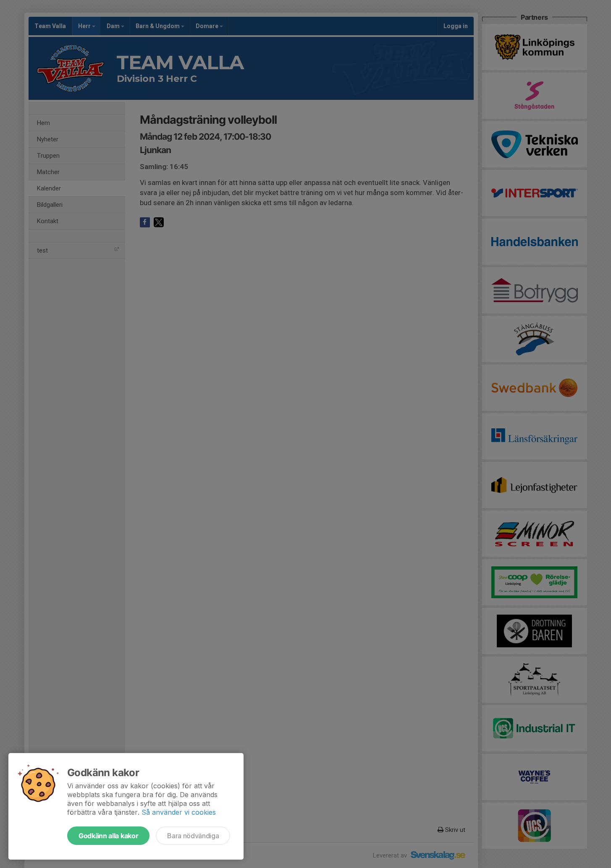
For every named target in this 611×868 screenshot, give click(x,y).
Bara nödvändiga (193, 836)
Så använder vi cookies (179, 812)
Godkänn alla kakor (108, 836)
